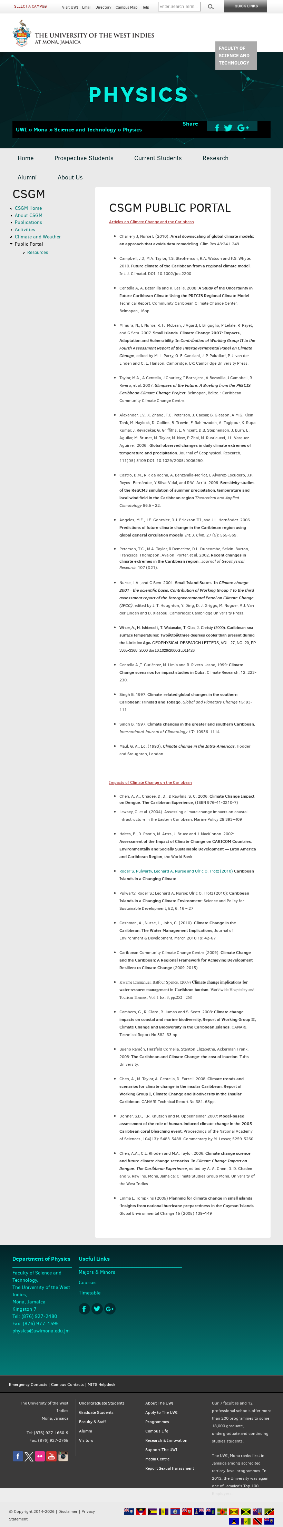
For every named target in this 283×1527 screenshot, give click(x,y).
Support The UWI (161, 1449)
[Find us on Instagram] (63, 1460)
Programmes (157, 1422)
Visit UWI (70, 7)
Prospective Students (84, 158)
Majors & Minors (97, 1272)
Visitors (86, 1440)
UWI (21, 129)
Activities (25, 229)
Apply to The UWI (161, 1412)
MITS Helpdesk (101, 1384)
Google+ (110, 1308)
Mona (40, 129)
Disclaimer (68, 1511)
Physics (132, 129)
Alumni (27, 177)
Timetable (89, 1293)
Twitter (97, 1308)
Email (86, 7)
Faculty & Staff (92, 1422)
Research (215, 158)
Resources (37, 252)
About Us (70, 177)
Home (26, 158)
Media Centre (157, 1459)
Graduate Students (96, 1412)
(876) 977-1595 (41, 1323)
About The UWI (159, 1403)
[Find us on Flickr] (40, 1460)
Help (145, 7)
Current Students (158, 158)
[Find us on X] (29, 1460)
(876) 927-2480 (39, 1316)
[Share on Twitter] (228, 127)
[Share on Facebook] (217, 127)
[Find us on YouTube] (51, 1460)
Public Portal (29, 244)
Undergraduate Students (102, 1403)
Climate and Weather (38, 237)
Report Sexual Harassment (169, 1468)
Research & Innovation (166, 1440)
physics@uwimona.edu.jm (41, 1331)
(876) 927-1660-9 (51, 1433)
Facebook (84, 1308)
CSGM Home (28, 208)
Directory (103, 7)
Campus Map (126, 7)
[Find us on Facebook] (18, 1460)
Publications (28, 222)
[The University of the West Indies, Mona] (83, 32)
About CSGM (28, 215)
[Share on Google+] (243, 127)
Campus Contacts (67, 1384)
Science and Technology (85, 129)
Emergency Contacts (28, 1384)
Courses (88, 1282)
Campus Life (156, 1431)
